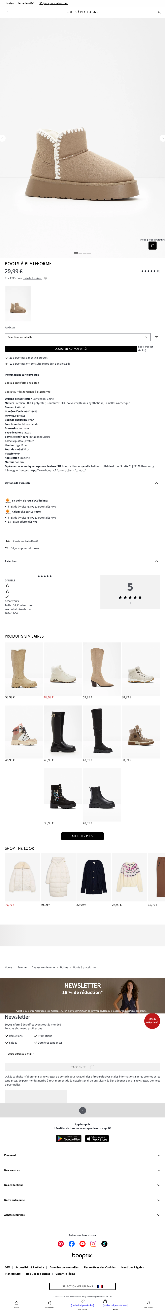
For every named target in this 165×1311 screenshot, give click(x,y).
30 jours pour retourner (53, 3)
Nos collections (13, 1185)
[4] (89, 253)
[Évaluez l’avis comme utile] (7, 586)
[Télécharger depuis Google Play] (68, 1139)
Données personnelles (64, 1267)
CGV (7, 1267)
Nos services (12, 1170)
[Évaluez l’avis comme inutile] (7, 592)
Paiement (10, 1155)
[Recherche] (159, 12)
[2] (80, 253)
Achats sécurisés (14, 1215)
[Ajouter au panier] (152, 245)
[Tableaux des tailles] (156, 337)
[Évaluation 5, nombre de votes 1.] (148, 271)
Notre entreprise (14, 1200)
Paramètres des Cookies (100, 1267)
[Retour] (7, 12)
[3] (85, 253)
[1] (76, 253)
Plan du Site (13, 1274)
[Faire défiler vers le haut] (82, 1110)
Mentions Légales (132, 1267)
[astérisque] (39, 576)
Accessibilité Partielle (29, 1267)
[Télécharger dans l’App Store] (97, 1139)
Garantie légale (65, 1274)
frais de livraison (32, 278)
